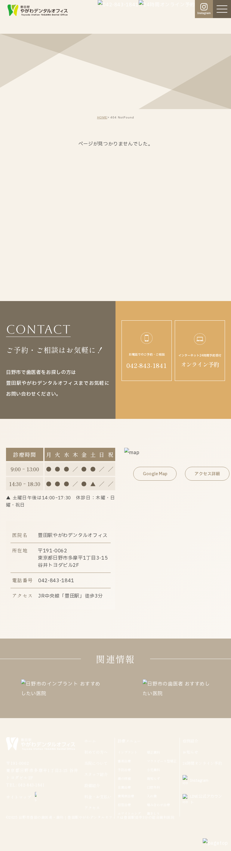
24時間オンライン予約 (202, 763)
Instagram (199, 780)
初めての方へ (96, 752)
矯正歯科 (153, 752)
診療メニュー (129, 740)
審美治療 (124, 760)
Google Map (155, 474)
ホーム (90, 740)
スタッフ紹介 (96, 774)
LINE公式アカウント (206, 799)
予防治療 (124, 769)
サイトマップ (18, 797)
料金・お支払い (98, 796)
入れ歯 (152, 795)
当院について (96, 763)
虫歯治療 (124, 787)
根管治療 (124, 804)
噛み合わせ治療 (158, 804)
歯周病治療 (126, 795)
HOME (102, 117)
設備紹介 (92, 785)
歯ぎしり (153, 813)
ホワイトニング (129, 813)
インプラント (127, 752)
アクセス (92, 807)
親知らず (153, 778)
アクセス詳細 (207, 474)
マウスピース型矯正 (162, 760)
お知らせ (190, 752)
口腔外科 (153, 787)
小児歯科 (153, 769)
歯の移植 (124, 778)
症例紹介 (190, 740)
